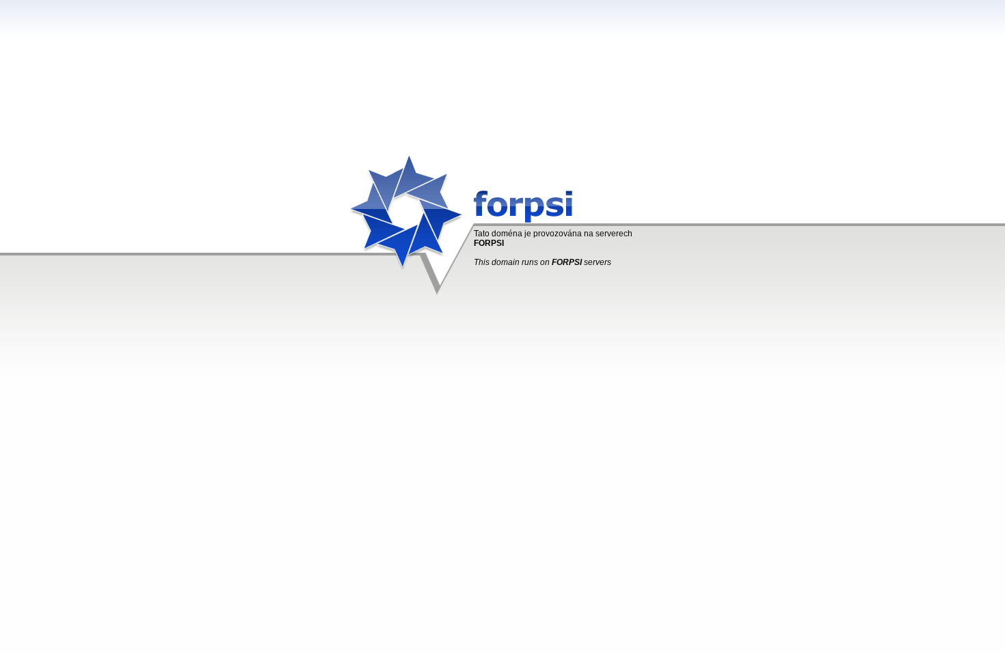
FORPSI (489, 243)
